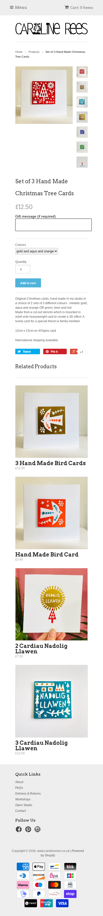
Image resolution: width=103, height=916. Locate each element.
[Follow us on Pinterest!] (29, 830)
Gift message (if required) (35, 216)
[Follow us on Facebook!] (19, 830)
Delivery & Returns (28, 793)
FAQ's (19, 788)
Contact (20, 811)
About (19, 782)
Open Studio (23, 805)
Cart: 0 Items (81, 8)
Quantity (20, 262)
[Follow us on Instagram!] (38, 830)
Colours (20, 245)
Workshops (22, 799)
